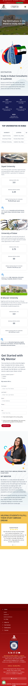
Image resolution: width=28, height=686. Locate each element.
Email (2, 398)
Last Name (3, 392)
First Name (3, 386)
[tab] (14, 609)
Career (5, 612)
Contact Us (6, 614)
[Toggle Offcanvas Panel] (25, 6)
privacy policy (19, 417)
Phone (2, 404)
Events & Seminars (8, 617)
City (2, 410)
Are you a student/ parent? (7, 374)
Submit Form (6, 425)
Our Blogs (6, 619)
